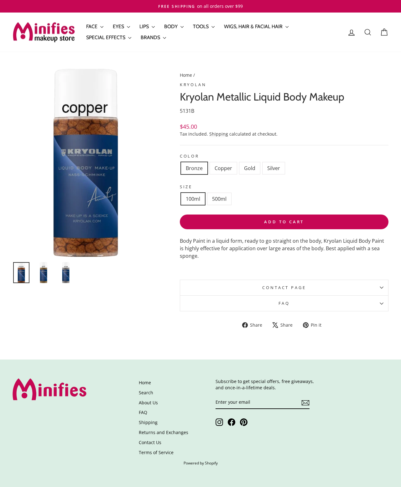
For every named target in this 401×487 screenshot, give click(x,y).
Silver (273, 168)
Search (146, 393)
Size (186, 186)
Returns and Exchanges (163, 432)
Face (92, 26)
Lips (144, 26)
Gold (249, 168)
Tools (201, 26)
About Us (148, 403)
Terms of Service (156, 452)
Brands (151, 37)
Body (171, 26)
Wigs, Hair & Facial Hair (254, 26)
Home (186, 75)
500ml (219, 198)
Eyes (119, 26)
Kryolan (193, 84)
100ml (193, 198)
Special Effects (106, 37)
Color (189, 156)
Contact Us (150, 442)
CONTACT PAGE (284, 287)
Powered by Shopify (201, 463)
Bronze (194, 168)
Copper (223, 168)
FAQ (284, 303)
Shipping (218, 134)
